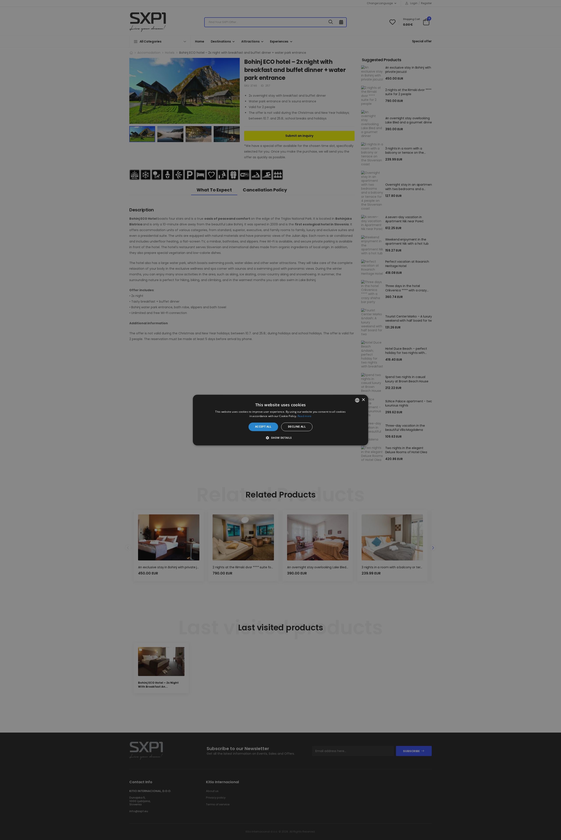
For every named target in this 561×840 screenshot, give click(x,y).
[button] (280, 437)
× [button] (363, 399)
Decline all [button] (297, 427)
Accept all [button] (263, 427)
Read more (305, 416)
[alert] (280, 420)
